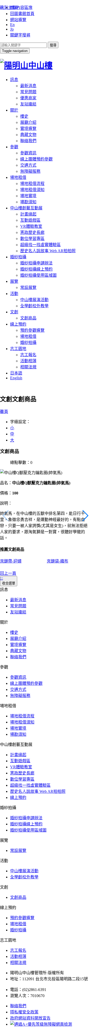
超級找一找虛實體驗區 (40, 245)
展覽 (14, 281)
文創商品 (28, 318)
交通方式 (28, 165)
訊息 (14, 79)
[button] (85, 515)
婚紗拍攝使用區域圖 (38, 275)
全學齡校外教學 (34, 306)
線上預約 (18, 324)
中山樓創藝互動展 (26, 208)
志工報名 (28, 355)
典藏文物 (28, 134)
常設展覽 (28, 287)
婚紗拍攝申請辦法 (36, 263)
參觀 (14, 147)
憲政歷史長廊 (32, 232)
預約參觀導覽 (32, 330)
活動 (14, 293)
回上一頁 (8, 573)
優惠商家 (28, 98)
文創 (14, 312)
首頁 (4, 411)
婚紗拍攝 (18, 257)
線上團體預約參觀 (36, 159)
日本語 (16, 373)
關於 (14, 110)
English (16, 378)
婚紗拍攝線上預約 (36, 269)
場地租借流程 (32, 183)
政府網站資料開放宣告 (30, 1018)
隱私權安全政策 (24, 1012)
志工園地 (18, 348)
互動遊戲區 (30, 220)
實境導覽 (28, 128)
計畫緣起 (28, 214)
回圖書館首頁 (22, 13)
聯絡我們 (28, 141)
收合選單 (8, 583)
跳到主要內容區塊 (16, 7)
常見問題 (28, 92)
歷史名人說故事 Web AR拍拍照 (48, 251)
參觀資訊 (28, 153)
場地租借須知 (32, 190)
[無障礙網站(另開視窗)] (41, 1024)
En (12, 24)
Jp (12, 29)
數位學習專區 (32, 238)
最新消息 (28, 86)
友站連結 (28, 104)
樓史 (24, 116)
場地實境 (28, 196)
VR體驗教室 (31, 226)
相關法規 (28, 367)
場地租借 (18, 177)
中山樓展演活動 (34, 300)
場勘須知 (28, 202)
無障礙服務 (30, 171)
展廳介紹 (28, 122)
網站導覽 (18, 20)
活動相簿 (28, 361)
